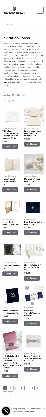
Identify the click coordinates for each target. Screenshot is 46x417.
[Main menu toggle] (40, 10)
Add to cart (10, 146)
